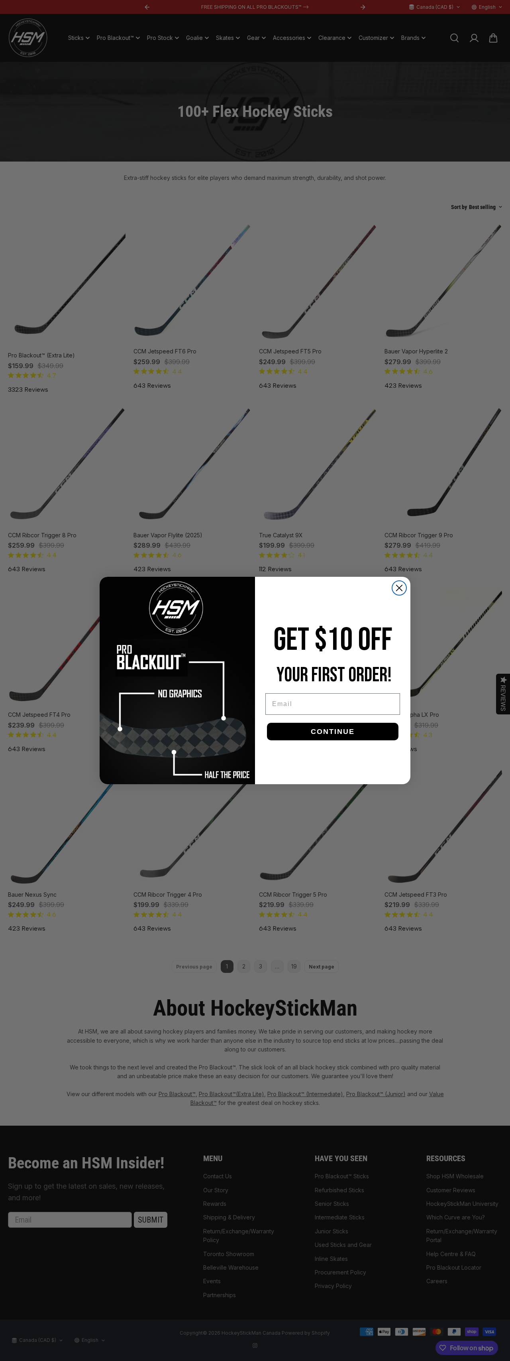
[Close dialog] (399, 588)
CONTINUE (333, 732)
